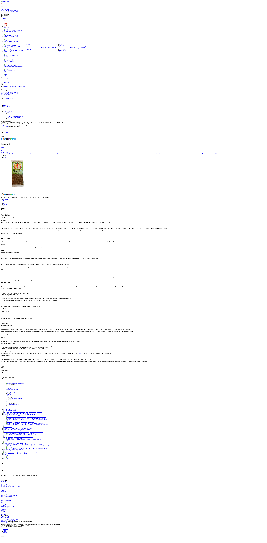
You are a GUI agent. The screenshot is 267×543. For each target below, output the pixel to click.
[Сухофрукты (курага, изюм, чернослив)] (14, 66)
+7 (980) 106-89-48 (5, 9)
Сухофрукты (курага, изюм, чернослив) (193, 153)
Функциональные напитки (94, 153)
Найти (2, 136)
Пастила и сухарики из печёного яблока (126, 153)
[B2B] (14, 74)
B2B (216, 153)
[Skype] (13, 139)
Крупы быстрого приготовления (109, 153)
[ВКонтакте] (1, 139)
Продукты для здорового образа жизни (21, 153)
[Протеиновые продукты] (14, 31)
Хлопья (157, 153)
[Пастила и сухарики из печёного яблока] (14, 49)
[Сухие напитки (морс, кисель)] (14, 41)
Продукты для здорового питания (9, 495)
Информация (4, 504)
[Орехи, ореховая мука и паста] (14, 54)
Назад (7, 112)
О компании (3, 509)
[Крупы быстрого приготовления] (14, 46)
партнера (81, 353)
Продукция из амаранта (208, 153)
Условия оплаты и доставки (7, 506)
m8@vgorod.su (5, 125)
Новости (3, 511)
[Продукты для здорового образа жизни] (14, 29)
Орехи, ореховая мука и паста (149, 153)
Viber (6, 130)
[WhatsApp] (11, 139)
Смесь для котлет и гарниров (64, 153)
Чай (214, 153)
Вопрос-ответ (4, 505)
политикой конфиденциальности (17, 478)
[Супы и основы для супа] (14, 59)
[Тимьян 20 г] (6, 157)
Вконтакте (7, 129)
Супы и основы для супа (165, 153)
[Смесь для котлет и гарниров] (14, 36)
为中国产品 (9, 153)
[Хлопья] (14, 56)
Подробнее (8, 388)
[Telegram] (15, 139)
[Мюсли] (14, 39)
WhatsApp (7, 132)
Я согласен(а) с (13, 478)
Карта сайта (3, 514)
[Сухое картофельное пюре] (14, 64)
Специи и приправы (5, 492)
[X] (7, 139)
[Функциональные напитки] (14, 44)
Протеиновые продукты (36, 153)
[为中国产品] (14, 25)
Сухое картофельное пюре (177, 153)
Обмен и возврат (5, 512)
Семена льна (139, 153)
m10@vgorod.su (4, 126)
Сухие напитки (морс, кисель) (81, 153)
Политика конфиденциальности (8, 507)
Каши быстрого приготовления (49, 153)
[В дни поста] (14, 20)
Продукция (3, 481)
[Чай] (14, 71)
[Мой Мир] (5, 139)
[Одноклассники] (3, 139)
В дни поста (3, 153)
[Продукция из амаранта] (14, 69)
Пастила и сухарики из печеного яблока (10, 494)
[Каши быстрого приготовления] (14, 34)
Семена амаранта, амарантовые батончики (11, 486)
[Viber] (9, 139)
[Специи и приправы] (14, 61)
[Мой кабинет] (1, 16)
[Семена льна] (14, 51)
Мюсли (72, 153)
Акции (2, 510)
